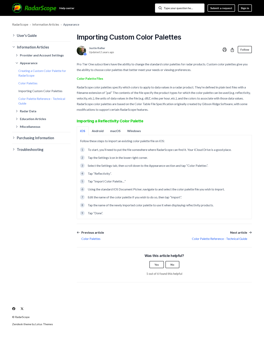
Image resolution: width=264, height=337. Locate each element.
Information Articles (45, 24)
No (172, 264)
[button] (41, 35)
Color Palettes (27, 83)
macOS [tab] (115, 131)
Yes (156, 264)
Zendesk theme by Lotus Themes (32, 324)
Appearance (71, 24)
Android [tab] (98, 131)
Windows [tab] (134, 131)
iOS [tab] (82, 131)
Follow (244, 49)
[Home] (34, 8)
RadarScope (20, 24)
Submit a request (221, 8)
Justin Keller (97, 48)
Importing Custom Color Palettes (40, 91)
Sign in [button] (245, 8)
